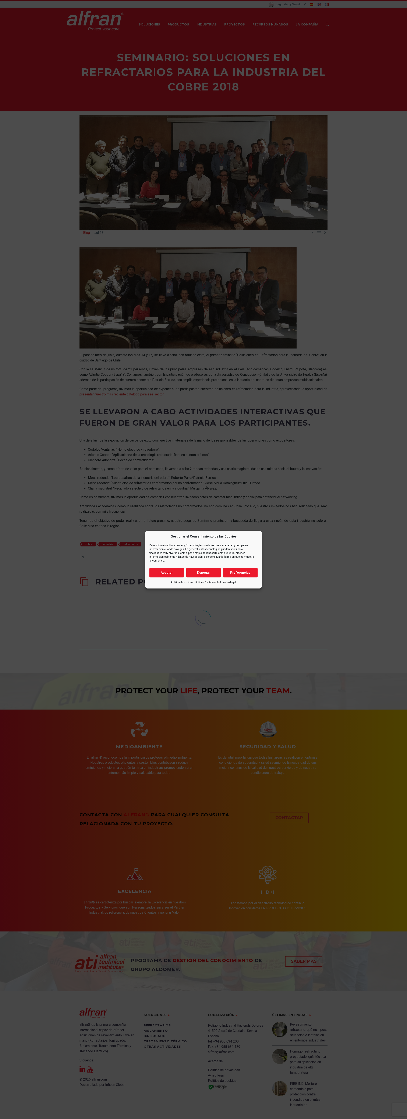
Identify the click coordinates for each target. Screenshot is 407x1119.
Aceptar (167, 572)
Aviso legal (229, 582)
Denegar (203, 572)
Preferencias (240, 572)
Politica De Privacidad (208, 582)
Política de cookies (182, 582)
